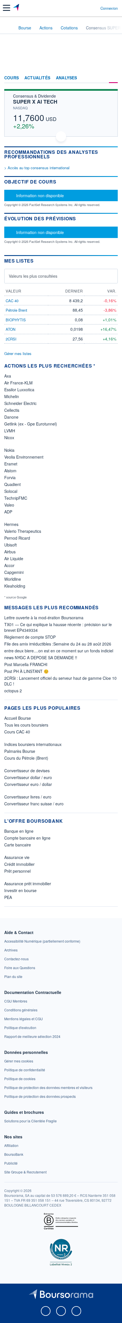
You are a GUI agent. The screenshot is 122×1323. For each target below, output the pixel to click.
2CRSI (11, 339)
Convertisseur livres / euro (27, 797)
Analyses (66, 77)
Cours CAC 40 (17, 732)
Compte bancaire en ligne (27, 838)
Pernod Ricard (17, 538)
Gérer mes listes (17, 353)
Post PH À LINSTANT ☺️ (26, 671)
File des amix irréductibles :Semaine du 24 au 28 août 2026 (57, 644)
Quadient (12, 484)
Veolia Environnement (23, 457)
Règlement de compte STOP (30, 637)
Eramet (10, 464)
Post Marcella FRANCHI (25, 664)
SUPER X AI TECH (35, 101)
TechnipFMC (15, 498)
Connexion (109, 8)
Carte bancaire (17, 845)
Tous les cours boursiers (26, 725)
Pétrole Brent (16, 310)
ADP (8, 512)
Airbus (10, 551)
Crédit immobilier (19, 864)
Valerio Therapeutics (22, 531)
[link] (42, 941)
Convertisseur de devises (27, 770)
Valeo (9, 505)
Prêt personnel (17, 871)
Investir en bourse (20, 890)
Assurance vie (17, 857)
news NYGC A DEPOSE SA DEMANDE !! (40, 657)
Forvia (10, 477)
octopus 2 (13, 690)
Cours (11, 77)
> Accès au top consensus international (37, 167)
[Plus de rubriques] (113, 78)
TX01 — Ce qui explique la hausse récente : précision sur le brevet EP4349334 (58, 627)
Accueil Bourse (17, 718)
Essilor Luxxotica (19, 389)
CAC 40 (12, 300)
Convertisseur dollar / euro (28, 777)
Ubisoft (10, 545)
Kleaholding (14, 586)
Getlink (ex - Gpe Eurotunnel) (30, 424)
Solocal (10, 491)
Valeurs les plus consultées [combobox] (33, 276)
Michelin (11, 396)
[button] (6, 7)
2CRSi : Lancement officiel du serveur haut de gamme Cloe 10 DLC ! (60, 681)
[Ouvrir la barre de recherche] (85, 8)
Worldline (12, 579)
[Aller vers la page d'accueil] (16, 8)
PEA (8, 897)
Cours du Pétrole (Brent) (26, 758)
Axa (7, 376)
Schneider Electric (20, 403)
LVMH (9, 430)
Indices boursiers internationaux (33, 744)
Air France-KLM (18, 383)
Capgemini (14, 572)
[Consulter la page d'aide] (93, 8)
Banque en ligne (18, 831)
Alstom (10, 470)
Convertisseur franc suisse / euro (34, 803)
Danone (11, 417)
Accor (9, 565)
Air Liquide (13, 558)
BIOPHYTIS (16, 319)
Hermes (11, 524)
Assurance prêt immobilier (27, 883)
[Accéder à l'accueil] (8, 27)
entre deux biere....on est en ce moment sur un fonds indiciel (58, 651)
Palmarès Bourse (19, 751)
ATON (10, 329)
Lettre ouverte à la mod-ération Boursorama (43, 617)
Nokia (9, 450)
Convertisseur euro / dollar (28, 784)
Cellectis (11, 410)
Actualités (37, 77)
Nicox (9, 437)
